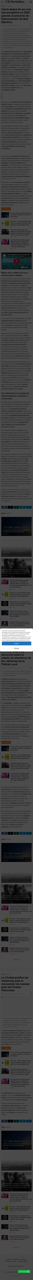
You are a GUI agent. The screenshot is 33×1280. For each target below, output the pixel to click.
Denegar (16, 648)
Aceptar (16, 643)
